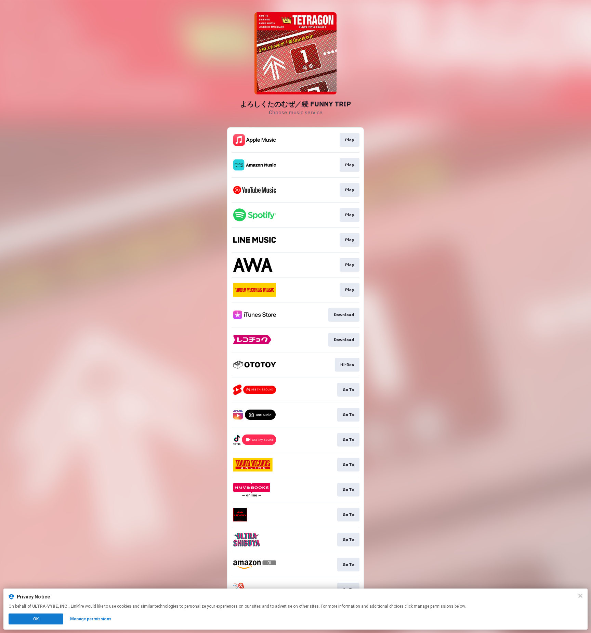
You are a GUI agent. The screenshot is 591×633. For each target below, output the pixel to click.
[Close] (580, 595)
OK (36, 619)
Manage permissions (90, 619)
